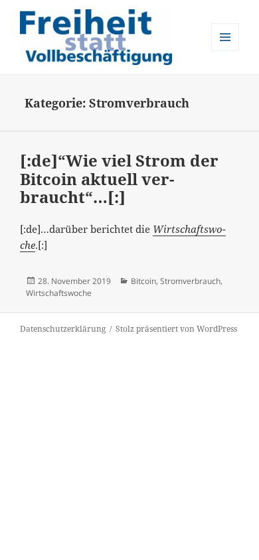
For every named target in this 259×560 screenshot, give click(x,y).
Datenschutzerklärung (63, 328)
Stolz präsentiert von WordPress (176, 328)
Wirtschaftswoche (59, 293)
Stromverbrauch (190, 281)
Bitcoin (143, 281)
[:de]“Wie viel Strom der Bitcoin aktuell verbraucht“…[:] (119, 178)
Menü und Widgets (225, 50)
